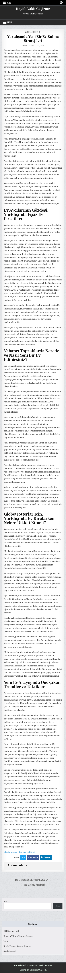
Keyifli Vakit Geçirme (33, 9)
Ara (5, 901)
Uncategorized (33, 32)
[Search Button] (61, 2)
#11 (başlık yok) (11, 931)
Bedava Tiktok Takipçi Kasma (18, 936)
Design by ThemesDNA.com (33, 970)
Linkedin (47, 857)
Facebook (34, 857)
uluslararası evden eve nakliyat (19, 852)
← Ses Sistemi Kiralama (33, 885)
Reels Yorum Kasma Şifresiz (17, 946)
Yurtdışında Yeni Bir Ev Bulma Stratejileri (33, 38)
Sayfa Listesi (10, 951)
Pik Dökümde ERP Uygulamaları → (33, 880)
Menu (9, 2)
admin (24, 46)
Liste (6, 941)
